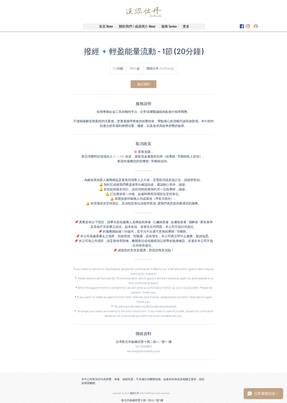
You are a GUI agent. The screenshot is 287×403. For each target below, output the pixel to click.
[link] (143, 84)
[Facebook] (242, 26)
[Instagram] (248, 26)
